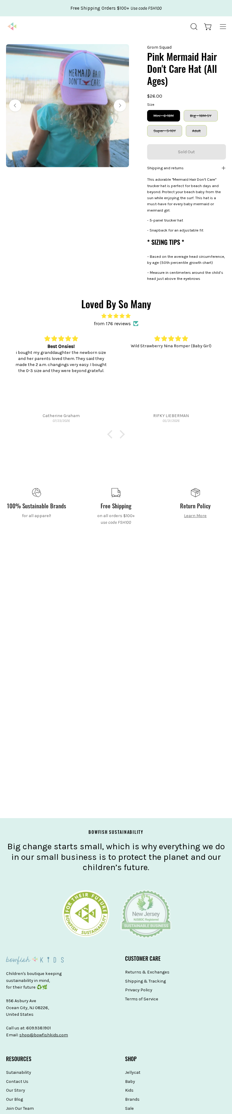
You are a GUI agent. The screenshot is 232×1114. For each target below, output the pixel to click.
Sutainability (18, 1072)
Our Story (15, 1090)
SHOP (131, 1059)
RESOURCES (18, 1059)
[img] (116, 316)
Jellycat (132, 1072)
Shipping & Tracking (145, 981)
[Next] (120, 105)
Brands (132, 1099)
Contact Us (17, 1081)
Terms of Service (141, 999)
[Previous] (15, 105)
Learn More (195, 515)
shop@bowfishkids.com (43, 1035)
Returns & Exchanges (147, 972)
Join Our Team (20, 1108)
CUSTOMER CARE (143, 959)
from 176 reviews (112, 323)
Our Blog (14, 1099)
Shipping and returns (165, 168)
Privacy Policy (138, 990)
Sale (129, 1108)
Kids (129, 1090)
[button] (193, 26)
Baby (130, 1081)
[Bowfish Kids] (12, 26)
